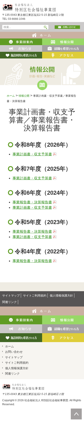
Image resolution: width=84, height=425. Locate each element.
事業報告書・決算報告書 (32, 202)
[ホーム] (42, 35)
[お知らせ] (21, 48)
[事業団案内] (21, 41)
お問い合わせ (14, 351)
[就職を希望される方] (63, 48)
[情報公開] (63, 41)
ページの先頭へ (76, 410)
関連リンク (9, 302)
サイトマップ (11, 295)
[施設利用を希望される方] (21, 55)
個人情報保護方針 (61, 295)
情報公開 (24, 95)
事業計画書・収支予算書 (32, 154)
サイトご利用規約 (34, 295)
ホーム (11, 95)
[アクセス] (63, 55)
